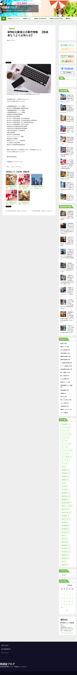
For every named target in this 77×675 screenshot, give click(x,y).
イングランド (65, 430)
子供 (63, 483)
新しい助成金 (11, 28)
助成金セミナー (27, 18)
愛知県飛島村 (65, 499)
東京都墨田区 (65, 515)
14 (72, 598)
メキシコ (64, 463)
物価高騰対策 (65, 545)
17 (61, 601)
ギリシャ (64, 440)
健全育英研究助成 (11, 156)
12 (67, 598)
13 (69, 598)
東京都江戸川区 (66, 519)
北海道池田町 (65, 476)
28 (72, 604)
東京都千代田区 (66, 512)
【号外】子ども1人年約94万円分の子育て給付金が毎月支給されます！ (67, 329)
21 (72, 601)
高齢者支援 (65, 564)
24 (61, 604)
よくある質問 (63, 378)
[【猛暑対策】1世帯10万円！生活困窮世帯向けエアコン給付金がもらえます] (63, 265)
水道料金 (64, 538)
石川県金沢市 (65, 548)
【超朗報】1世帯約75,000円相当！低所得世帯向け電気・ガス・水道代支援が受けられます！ (67, 317)
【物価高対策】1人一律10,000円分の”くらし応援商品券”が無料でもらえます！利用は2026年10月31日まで (67, 228)
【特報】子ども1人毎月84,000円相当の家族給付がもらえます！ (67, 109)
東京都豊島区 (65, 529)
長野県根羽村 (65, 558)
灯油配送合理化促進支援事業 (14, 114)
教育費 (64, 506)
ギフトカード (65, 437)
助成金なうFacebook (40, 18)
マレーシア (65, 460)
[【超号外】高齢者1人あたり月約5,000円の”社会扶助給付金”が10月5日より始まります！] (63, 277)
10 (61, 598)
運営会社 (68, 18)
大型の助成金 (63, 353)
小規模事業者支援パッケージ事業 (16, 106)
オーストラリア (66, 434)
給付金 (61, 343)
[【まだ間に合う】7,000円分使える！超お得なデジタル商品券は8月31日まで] (63, 302)
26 (67, 604)
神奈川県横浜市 (66, 551)
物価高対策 (65, 542)
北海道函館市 (65, 470)
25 (64, 604)
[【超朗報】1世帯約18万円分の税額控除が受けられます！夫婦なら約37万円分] (63, 213)
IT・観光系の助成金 (64, 362)
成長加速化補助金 (66, 502)
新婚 (70, 506)
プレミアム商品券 (66, 456)
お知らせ (62, 396)
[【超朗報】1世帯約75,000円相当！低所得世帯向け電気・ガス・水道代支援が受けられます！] (63, 314)
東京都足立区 (65, 532)
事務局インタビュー (64, 409)
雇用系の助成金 (63, 359)
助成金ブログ (9, 7)
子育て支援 (65, 489)
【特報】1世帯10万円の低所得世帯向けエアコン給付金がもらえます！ (67, 98)
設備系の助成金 (63, 356)
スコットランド (66, 443)
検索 (61, 78)
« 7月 (67, 610)
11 (64, 598)
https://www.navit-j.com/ (66, 633)
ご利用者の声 (63, 406)
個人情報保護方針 (6, 649)
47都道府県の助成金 (64, 369)
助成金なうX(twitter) (56, 18)
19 (67, 601)
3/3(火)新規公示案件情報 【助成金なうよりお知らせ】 (41, 210)
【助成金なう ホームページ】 (15, 161)
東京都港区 (65, 522)
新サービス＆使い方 (64, 399)
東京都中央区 (65, 509)
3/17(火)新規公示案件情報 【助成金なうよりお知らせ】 (16, 210)
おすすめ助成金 (63, 350)
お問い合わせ (4, 645)
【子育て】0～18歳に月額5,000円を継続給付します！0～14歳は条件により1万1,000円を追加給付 (67, 254)
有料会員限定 (63, 390)
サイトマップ (4, 652)
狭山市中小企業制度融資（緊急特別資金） (18, 108)
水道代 (64, 535)
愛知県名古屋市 (66, 496)
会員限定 (62, 393)
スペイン (64, 447)
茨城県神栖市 (65, 555)
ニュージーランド (66, 450)
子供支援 (64, 486)
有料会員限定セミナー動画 (66, 385)
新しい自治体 (63, 375)
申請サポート (63, 346)
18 (64, 601)
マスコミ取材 (63, 403)
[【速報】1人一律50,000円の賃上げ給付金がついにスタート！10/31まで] (63, 290)
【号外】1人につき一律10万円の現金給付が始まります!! (67, 120)
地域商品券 (65, 479)
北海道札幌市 (65, 473)
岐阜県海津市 (65, 492)
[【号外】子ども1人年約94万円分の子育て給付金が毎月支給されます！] (63, 328)
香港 (63, 561)
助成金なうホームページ (14, 18)
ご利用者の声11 (66, 424)
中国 (63, 466)
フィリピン (65, 453)
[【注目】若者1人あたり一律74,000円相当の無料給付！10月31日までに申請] (63, 239)
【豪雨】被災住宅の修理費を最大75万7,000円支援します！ (67, 141)
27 (69, 604)
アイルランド (65, 427)
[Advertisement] (29, 49)
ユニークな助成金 (64, 366)
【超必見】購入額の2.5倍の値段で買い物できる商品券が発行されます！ (67, 176)
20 (69, 601)
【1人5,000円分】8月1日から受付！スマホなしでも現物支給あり (67, 130)
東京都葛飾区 (65, 525)
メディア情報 (63, 412)
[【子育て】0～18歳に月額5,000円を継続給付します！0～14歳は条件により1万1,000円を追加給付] (63, 251)
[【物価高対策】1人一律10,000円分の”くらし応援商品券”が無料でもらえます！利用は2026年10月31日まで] (63, 225)
